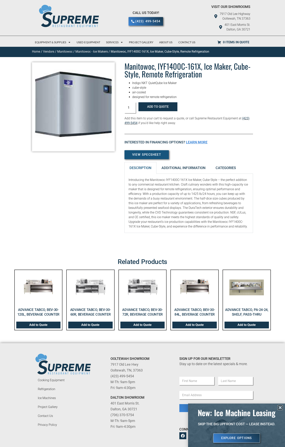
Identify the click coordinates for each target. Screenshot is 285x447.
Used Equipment (88, 42)
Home (36, 51)
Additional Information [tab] (184, 168)
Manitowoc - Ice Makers (91, 51)
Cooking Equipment (51, 380)
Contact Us (186, 42)
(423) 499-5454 (122, 376)
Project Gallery (141, 42)
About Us (166, 42)
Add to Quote (158, 106)
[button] (280, 408)
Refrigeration (46, 389)
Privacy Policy (47, 425)
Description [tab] (140, 168)
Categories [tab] (226, 168)
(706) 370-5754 (122, 415)
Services (112, 42)
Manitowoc (65, 51)
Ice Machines (47, 398)
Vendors (48, 51)
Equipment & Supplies (50, 42)
